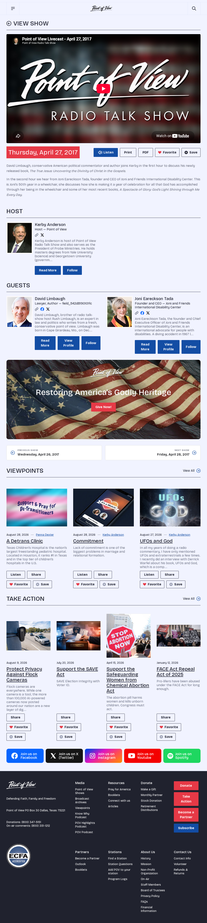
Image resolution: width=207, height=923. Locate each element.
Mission (146, 864)
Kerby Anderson (50, 224)
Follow (72, 270)
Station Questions (120, 864)
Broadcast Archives (82, 800)
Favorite (169, 152)
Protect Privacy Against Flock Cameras (24, 674)
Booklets (114, 795)
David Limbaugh (50, 298)
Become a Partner (186, 814)
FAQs (144, 901)
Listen (16, 574)
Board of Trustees (153, 890)
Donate (186, 786)
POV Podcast (84, 832)
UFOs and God (156, 541)
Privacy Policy (150, 896)
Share (36, 574)
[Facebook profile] (42, 309)
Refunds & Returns (181, 871)
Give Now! (103, 407)
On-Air (145, 879)
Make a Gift (148, 789)
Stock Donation (151, 800)
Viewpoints (82, 808)
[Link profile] (36, 235)
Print (128, 152)
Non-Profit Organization (149, 871)
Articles (113, 806)
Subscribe (186, 828)
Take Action (186, 799)
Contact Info (182, 858)
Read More (48, 270)
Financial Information (148, 909)
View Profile (68, 343)
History (146, 858)
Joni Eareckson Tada (154, 298)
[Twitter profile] (42, 235)
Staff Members (151, 884)
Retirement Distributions (149, 808)
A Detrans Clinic (24, 541)
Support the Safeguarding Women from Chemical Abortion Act (128, 680)
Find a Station (117, 858)
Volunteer (180, 864)
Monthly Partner (152, 795)
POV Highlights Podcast (85, 824)
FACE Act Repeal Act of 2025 (176, 671)
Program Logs (117, 879)
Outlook (80, 864)
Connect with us (119, 800)
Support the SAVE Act (77, 671)
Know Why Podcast (82, 815)
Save (193, 152)
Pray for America (119, 789)
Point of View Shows (84, 791)
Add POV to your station (119, 871)
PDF (146, 152)
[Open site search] (194, 8)
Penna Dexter (45, 534)
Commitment (88, 541)
